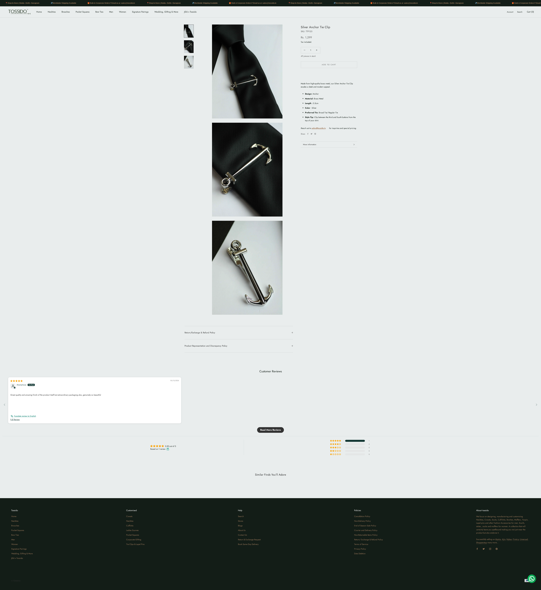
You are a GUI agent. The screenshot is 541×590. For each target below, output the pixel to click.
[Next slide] (536, 405)
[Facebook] (308, 134)
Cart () (530, 11)
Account (510, 12)
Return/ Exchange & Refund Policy (368, 539)
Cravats (129, 516)
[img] (16, 381)
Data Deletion (359, 553)
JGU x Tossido (190, 11)
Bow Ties (99, 11)
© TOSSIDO (15, 580)
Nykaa (509, 539)
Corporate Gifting (133, 539)
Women (122, 11)
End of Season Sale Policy (365, 525)
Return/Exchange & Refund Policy (200, 332)
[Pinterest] (315, 134)
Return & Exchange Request (249, 539)
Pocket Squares (82, 11)
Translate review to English (25, 416)
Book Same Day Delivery (248, 544)
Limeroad (524, 539)
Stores (240, 521)
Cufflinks (129, 525)
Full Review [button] (15, 419)
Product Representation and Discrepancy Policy (206, 345)
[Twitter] (311, 134)
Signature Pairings (140, 11)
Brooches (66, 11)
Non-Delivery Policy (362, 521)
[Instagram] (490, 548)
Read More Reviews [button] (270, 430)
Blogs (240, 525)
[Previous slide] (4, 405)
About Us (242, 530)
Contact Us (242, 535)
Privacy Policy (360, 548)
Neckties (52, 11)
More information (309, 144)
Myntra (498, 539)
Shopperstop (481, 542)
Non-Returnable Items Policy (365, 535)
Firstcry (516, 539)
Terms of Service (361, 544)
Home (39, 11)
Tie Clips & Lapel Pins (135, 544)
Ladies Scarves (132, 530)
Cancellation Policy (362, 516)
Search (519, 12)
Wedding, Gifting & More (166, 11)
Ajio (503, 539)
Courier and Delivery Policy (365, 530)
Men (111, 11)
